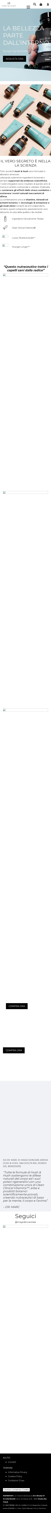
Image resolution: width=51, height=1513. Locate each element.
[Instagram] (5, 1448)
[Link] (9, 4)
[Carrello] (41, 4)
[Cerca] (35, 4)
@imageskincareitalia (25, 1222)
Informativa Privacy (17, 1472)
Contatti (12, 1462)
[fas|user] (48, 4)
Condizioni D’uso (16, 1480)
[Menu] (28, 7)
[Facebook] (12, 1448)
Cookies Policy (15, 1476)
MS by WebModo (40, 1508)
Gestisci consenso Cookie (16, 1489)
